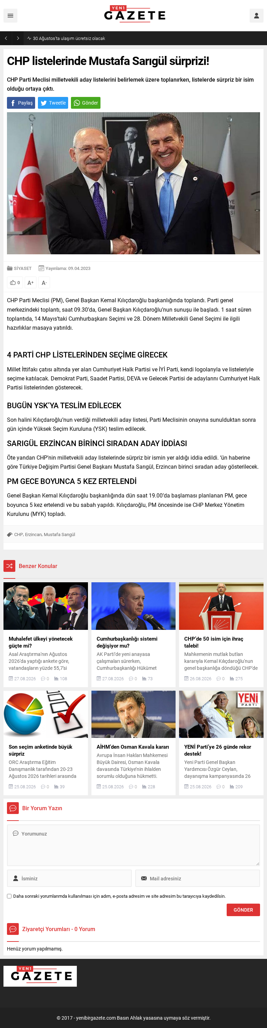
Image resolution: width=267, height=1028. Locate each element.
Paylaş (25, 102)
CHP (18, 534)
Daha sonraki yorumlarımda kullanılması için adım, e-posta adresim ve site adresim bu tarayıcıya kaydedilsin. (119, 896)
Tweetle (57, 102)
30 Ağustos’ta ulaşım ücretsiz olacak (69, 38)
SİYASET (23, 268)
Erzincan (33, 534)
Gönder (90, 102)
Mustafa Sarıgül (59, 534)
